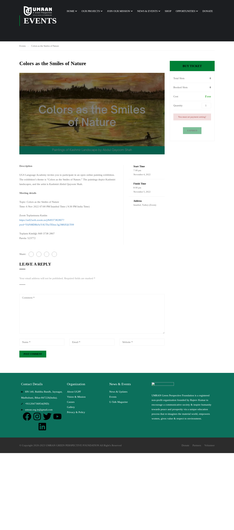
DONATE (207, 11)
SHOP (168, 11)
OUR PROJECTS (91, 11)
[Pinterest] (54, 254)
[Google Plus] (38, 254)
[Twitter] (46, 254)
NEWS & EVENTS (147, 11)
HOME (70, 11)
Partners (197, 445)
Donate (185, 445)
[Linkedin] (42, 426)
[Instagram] (37, 416)
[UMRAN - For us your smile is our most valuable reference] (38, 11)
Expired (192, 130)
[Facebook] (31, 254)
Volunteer (209, 445)
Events (22, 46)
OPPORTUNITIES (185, 11)
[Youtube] (57, 416)
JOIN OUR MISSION (118, 11)
